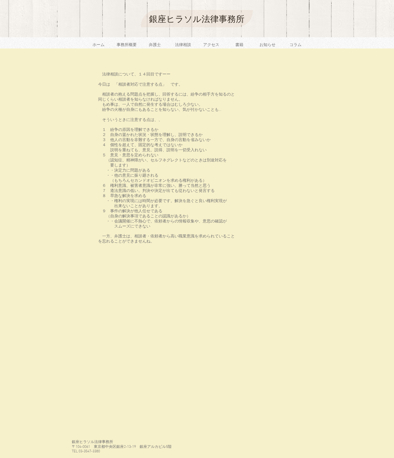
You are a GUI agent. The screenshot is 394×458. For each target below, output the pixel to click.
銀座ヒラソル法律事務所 (196, 19)
